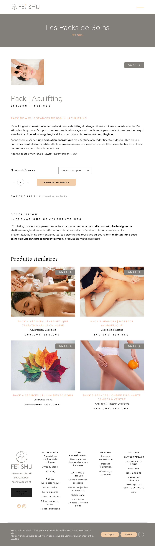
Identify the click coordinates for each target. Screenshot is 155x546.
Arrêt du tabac (50, 466)
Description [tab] (24, 214)
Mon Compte (134, 473)
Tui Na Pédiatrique (50, 508)
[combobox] (75, 170)
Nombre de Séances (23, 170)
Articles (133, 452)
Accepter (110, 534)
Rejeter (129, 534)
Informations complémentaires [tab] (46, 219)
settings (15, 538)
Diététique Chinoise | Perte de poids (78, 502)
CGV (133, 492)
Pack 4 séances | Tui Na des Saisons (43, 395)
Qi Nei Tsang (78, 495)
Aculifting (50, 471)
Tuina (49, 399)
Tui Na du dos (50, 487)
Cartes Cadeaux (134, 457)
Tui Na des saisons (50, 496)
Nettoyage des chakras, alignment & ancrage (78, 462)
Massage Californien (106, 465)
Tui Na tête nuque (50, 482)
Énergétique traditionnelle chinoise (50, 459)
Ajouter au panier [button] (43, 335)
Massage (118, 329)
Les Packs (61, 196)
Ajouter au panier (56, 182)
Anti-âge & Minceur (106, 403)
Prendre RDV (22, 492)
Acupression (46, 196)
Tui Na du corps (50, 492)
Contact (133, 469)
